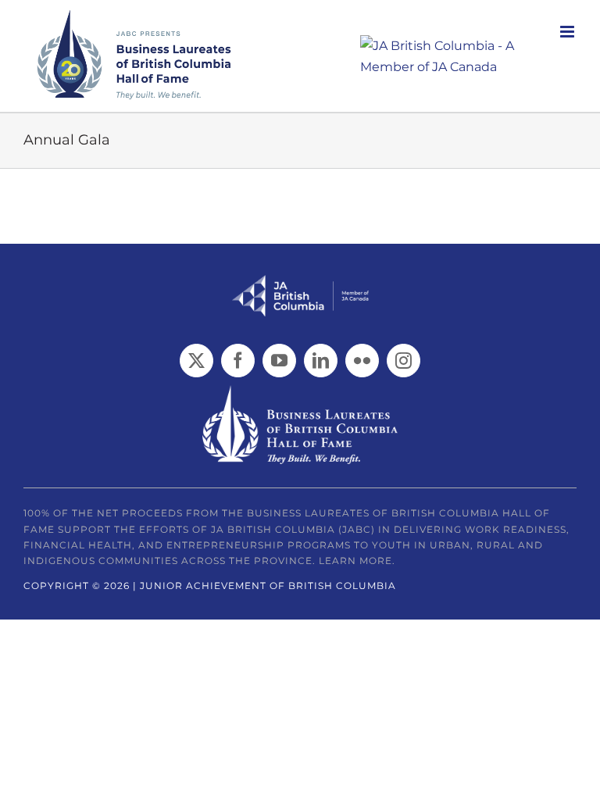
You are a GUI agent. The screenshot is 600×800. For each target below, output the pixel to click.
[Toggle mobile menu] (568, 31)
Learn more (355, 560)
